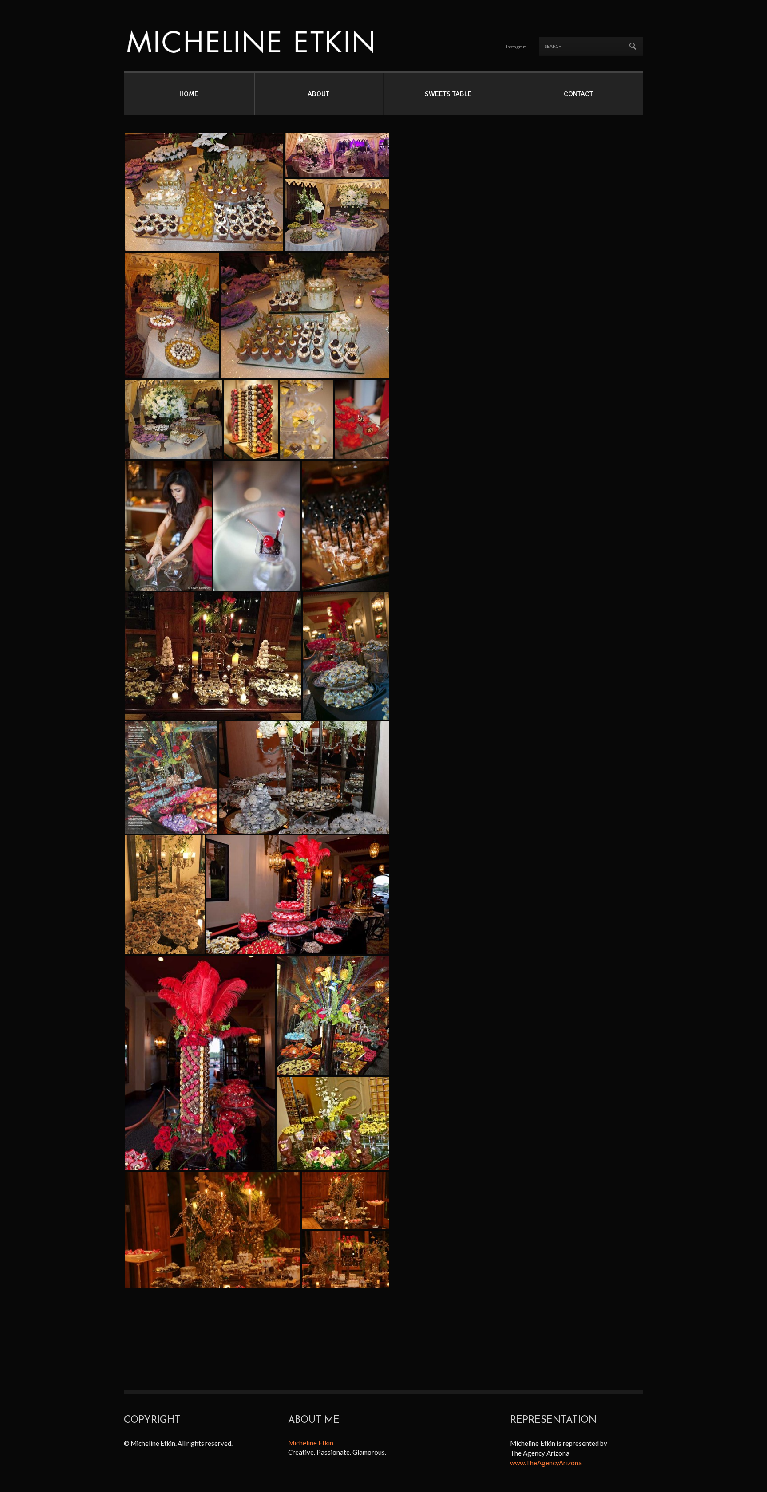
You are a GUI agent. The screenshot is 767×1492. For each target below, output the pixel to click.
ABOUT (318, 94)
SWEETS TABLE (448, 94)
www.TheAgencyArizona (546, 1463)
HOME (188, 94)
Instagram (516, 46)
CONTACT (578, 94)
